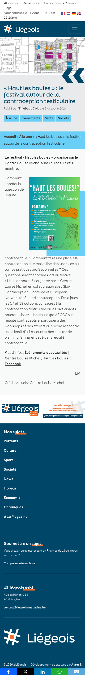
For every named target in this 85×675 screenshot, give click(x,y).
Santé (49, 118)
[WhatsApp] (59, 671)
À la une (11, 118)
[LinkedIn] (42, 671)
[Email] (76, 671)
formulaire (28, 563)
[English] (79, 13)
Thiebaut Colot (29, 108)
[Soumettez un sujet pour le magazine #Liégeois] (42, 409)
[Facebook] (8, 671)
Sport (8, 460)
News (8, 479)
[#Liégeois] (23, 29)
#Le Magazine (16, 516)
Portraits (11, 441)
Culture (10, 450)
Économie (12, 497)
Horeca (10, 488)
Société (63, 118)
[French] (63, 13)
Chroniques (13, 507)
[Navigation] (74, 29)
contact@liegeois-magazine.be (25, 607)
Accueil (10, 136)
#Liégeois (19, 664)
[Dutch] (69, 13)
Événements (31, 118)
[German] (74, 13)
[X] (25, 671)
